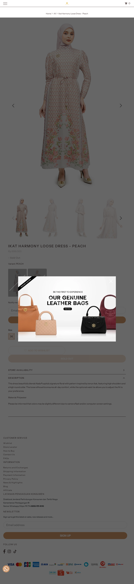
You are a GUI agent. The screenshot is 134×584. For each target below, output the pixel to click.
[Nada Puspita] (67, 3)
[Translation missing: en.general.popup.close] (111, 281)
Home (48, 13)
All (55, 13)
